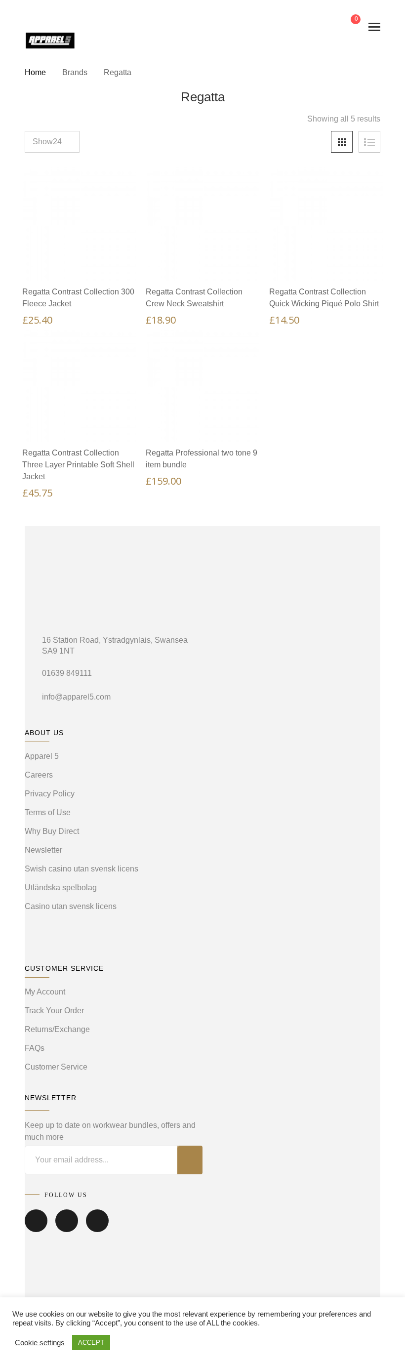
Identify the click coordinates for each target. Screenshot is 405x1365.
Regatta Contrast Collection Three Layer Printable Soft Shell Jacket (78, 465)
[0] (347, 27)
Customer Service (56, 1067)
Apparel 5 (42, 756)
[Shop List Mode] (369, 142)
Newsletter (43, 850)
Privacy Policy (50, 793)
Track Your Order (54, 1010)
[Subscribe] (189, 1160)
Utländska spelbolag (61, 887)
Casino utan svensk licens (71, 906)
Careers (39, 775)
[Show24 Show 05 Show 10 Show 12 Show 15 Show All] (52, 142)
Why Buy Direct (52, 831)
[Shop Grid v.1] (342, 142)
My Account (45, 992)
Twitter (66, 1227)
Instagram (97, 1227)
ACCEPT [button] (91, 1342)
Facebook (36, 1227)
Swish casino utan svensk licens (81, 869)
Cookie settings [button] (40, 1343)
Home (35, 72)
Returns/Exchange (57, 1029)
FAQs (34, 1048)
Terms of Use (48, 812)
